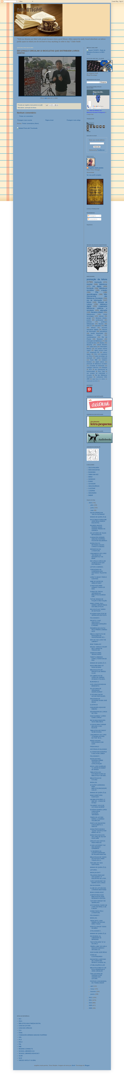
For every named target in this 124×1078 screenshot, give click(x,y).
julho (92, 505)
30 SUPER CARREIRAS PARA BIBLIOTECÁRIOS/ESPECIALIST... (98, 787)
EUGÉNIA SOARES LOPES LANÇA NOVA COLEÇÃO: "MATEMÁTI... (98, 812)
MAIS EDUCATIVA (94, 470)
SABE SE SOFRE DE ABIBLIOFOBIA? (96, 582)
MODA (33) (93, 782)
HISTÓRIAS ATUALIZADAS (98, 749)
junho (92, 507)
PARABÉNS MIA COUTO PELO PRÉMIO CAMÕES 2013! (98, 629)
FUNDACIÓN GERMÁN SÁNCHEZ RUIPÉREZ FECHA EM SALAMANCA (98, 539)
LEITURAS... (94, 870)
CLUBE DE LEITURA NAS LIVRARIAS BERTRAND (98, 888)
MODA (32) (93, 918)
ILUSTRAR (91, 488)
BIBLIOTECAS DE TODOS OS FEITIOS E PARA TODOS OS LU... (98, 858)
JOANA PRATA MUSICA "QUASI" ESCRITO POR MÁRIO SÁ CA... (98, 830)
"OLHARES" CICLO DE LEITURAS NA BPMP (97, 806)
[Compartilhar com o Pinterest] (57, 105)
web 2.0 (89, 325)
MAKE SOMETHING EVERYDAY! (96, 796)
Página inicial (49, 120)
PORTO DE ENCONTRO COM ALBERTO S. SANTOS (97, 824)
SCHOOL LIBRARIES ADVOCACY (29, 1053)
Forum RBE (93, 360)
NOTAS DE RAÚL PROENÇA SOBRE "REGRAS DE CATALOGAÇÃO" (96, 761)
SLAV (20, 1058)
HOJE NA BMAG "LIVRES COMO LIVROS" (98, 716)
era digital (97, 286)
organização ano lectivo (92, 381)
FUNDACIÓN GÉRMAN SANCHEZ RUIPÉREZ (33, 1035)
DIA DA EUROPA (95, 885)
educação (103, 310)
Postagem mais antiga (73, 120)
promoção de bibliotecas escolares (97, 363)
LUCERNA (91, 490)
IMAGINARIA (92, 493)
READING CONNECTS (26, 1049)
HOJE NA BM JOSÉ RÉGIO (98, 952)
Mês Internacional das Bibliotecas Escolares (97, 296)
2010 (90, 1003)
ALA (20, 1019)
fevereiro (93, 991)
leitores (93, 327)
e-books (104, 290)
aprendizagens (92, 294)
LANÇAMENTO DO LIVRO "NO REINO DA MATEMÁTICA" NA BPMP (98, 556)
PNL (96, 292)
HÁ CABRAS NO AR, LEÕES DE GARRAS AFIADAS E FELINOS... (98, 677)
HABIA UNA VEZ (93, 474)
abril (91, 986)
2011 (90, 1000)
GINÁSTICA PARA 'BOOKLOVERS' (95, 653)
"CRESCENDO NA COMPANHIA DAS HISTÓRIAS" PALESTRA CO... (98, 572)
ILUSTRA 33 (94, 704)
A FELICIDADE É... (96, 931)
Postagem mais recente (24, 120)
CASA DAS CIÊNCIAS (25, 1028)
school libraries (102, 344)
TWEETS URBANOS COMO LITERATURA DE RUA (98, 658)
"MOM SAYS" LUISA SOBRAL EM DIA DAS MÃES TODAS (97, 922)
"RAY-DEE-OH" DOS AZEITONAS (96, 863)
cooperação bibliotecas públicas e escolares (97, 308)
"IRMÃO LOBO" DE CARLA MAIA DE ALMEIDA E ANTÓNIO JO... (98, 948)
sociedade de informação (97, 365)
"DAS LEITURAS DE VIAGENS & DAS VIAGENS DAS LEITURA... (96, 976)
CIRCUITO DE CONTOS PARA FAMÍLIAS (97, 841)
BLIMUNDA (91, 472)
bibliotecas (103, 284)
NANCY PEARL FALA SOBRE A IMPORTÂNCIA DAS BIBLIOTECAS (98, 605)
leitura (89, 302)
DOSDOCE (91, 479)
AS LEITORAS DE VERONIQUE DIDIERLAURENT (96, 690)
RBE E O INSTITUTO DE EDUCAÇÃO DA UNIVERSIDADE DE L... (98, 635)
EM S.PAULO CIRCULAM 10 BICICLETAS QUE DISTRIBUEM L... (98, 562)
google (89, 318)
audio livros (93, 346)
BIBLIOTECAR (30, 10)
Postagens (92, 216)
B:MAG (90, 481)
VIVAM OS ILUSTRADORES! (96, 955)
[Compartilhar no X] (54, 105)
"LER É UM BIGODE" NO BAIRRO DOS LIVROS (97, 881)
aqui (45, 98)
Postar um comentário (26, 116)
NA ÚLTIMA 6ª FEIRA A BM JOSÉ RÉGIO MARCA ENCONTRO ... (98, 521)
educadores (103, 331)
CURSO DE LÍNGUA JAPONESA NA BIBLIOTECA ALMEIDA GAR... (97, 594)
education (98, 325)
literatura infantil (97, 312)
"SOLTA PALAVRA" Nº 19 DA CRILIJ (97, 942)
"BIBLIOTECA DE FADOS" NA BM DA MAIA (98, 731)
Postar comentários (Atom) (30, 123)
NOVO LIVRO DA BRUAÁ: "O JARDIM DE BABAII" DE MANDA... (98, 768)
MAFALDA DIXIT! (95, 872)
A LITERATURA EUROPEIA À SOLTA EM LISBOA (98, 752)
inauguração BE (94, 352)
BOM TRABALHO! (95, 644)
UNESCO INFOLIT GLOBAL (27, 1060)
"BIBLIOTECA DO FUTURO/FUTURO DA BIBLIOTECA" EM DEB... (98, 773)
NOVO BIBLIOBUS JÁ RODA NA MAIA (96, 666)
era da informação (94, 300)
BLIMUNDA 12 (94, 681)
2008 (90, 1008)
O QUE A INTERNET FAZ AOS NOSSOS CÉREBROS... (98, 846)
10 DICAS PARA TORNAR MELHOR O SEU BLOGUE (98, 726)
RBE (105, 325)
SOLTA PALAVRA (93, 467)
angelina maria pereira (96, 168)
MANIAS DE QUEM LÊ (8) (98, 517)
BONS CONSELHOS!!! (97, 892)
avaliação (104, 367)
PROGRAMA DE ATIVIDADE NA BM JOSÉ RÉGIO (98, 700)
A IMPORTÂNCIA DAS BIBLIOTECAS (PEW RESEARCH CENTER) (97, 896)
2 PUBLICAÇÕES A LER (97, 965)
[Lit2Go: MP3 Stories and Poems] (93, 460)
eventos (89, 284)
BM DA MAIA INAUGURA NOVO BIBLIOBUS (97, 721)
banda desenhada (97, 333)
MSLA (20, 1042)
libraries (101, 324)
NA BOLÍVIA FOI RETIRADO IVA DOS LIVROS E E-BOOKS (97, 544)
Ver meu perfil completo (94, 175)
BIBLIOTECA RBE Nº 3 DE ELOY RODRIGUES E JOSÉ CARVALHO (98, 969)
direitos (102, 343)
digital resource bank (100, 350)
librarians (100, 339)
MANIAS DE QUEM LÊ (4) (98, 933)
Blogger (87, 1065)
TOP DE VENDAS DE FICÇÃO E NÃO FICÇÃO (98, 599)
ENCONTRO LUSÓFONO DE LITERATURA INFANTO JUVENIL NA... (98, 960)
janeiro (92, 994)
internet (101, 316)
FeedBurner (101, 150)
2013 (90, 503)
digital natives (100, 362)
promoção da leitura (30, 107)
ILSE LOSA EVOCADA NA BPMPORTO (98, 685)
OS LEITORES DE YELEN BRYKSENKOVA (98, 533)
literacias (89, 344)
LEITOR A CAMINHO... (97, 567)
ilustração (98, 282)
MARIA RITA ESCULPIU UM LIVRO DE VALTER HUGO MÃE (98, 836)
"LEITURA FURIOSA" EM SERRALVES (97, 901)
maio (92, 510)
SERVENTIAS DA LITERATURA (95, 550)
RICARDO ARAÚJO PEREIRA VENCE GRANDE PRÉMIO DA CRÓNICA (97, 528)
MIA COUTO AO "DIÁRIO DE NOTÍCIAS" (97, 610)
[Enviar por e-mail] (50, 105)
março (92, 989)
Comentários (93, 219)
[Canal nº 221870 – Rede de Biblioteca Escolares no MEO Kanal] (97, 54)
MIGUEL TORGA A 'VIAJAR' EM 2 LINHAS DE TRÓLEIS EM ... (98, 648)
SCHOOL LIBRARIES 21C (27, 1051)
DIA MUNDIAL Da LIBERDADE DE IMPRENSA (95, 937)
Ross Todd (101, 371)
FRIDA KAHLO (94, 746)
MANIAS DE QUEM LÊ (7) (98, 663)
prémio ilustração (102, 358)
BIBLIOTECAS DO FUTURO (95, 779)
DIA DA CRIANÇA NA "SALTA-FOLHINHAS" (97, 513)
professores (99, 320)
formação (90, 288)
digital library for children (98, 379)
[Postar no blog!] (52, 105)
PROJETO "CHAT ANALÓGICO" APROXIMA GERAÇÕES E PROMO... (98, 623)
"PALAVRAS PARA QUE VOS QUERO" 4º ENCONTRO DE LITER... (98, 876)
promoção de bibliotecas (94, 341)
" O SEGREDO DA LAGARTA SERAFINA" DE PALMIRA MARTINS (98, 852)
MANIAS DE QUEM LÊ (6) (98, 792)
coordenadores (91, 337)
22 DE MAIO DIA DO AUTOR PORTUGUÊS (97, 695)
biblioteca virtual (93, 335)
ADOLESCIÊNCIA (93, 486)
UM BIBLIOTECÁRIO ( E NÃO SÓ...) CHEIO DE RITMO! (97, 801)
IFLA (90, 369)
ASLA (20, 1021)
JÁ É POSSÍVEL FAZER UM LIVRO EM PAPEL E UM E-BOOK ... (98, 906)
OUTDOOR (91, 483)
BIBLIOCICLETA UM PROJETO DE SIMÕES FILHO (98, 671)
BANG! (90, 477)
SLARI (21, 1056)
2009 (90, 1005)
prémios (89, 322)
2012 (90, 997)
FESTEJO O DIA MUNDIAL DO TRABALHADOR (98, 982)
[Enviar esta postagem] (46, 105)
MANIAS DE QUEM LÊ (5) (98, 867)
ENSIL (21, 1032)
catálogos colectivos (92, 367)
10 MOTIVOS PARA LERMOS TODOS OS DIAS (97, 587)
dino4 (73, 1065)
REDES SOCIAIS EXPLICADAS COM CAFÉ (96, 742)
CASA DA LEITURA (24, 1025)
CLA (20, 1030)
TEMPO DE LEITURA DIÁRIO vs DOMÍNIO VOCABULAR (97, 818)
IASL (95, 354)
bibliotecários (91, 314)
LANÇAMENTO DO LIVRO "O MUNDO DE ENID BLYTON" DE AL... (98, 736)
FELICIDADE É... (95, 618)
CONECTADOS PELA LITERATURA (96, 911)
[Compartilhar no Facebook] (55, 105)
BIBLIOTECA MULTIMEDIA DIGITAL (30, 1023)
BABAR (90, 495)
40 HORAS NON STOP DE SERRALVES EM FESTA (98, 614)
